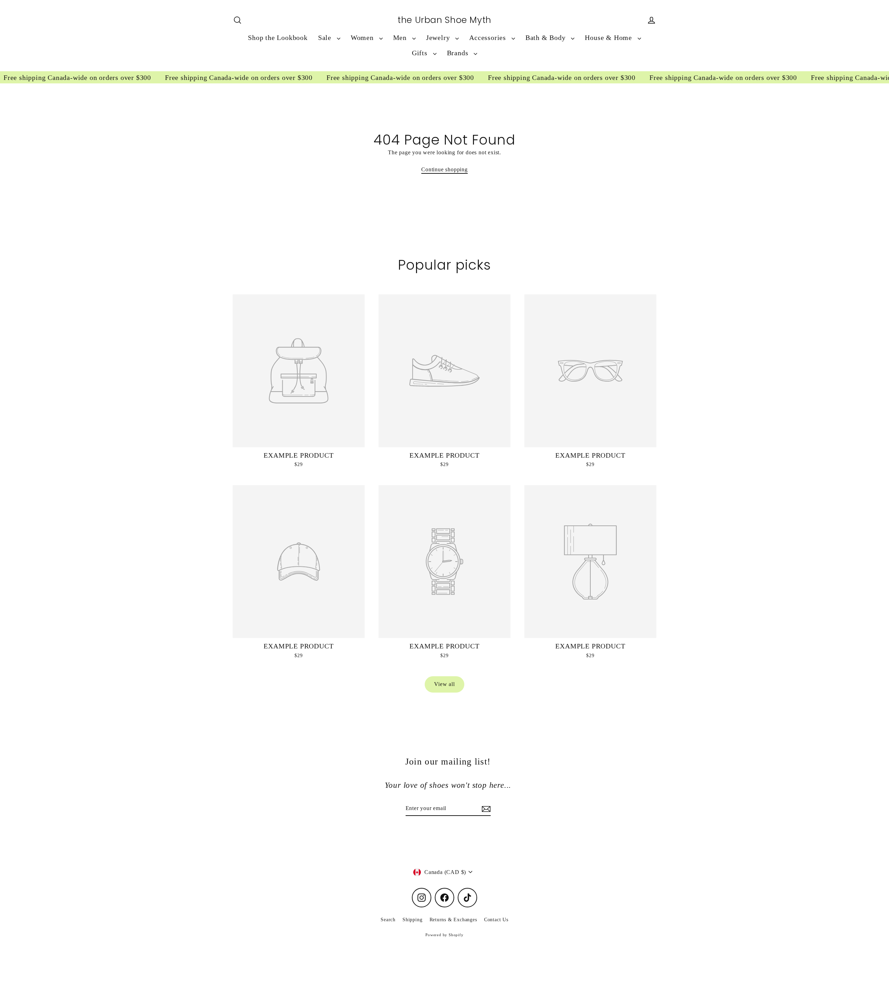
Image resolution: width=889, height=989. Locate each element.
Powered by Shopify (444, 935)
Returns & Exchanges (453, 919)
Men (401, 37)
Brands (459, 53)
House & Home (609, 37)
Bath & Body (546, 37)
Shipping (412, 919)
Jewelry (439, 37)
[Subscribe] (485, 808)
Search (388, 919)
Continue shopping (444, 169)
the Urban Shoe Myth (444, 20)
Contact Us (496, 919)
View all (444, 684)
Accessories (488, 37)
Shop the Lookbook (278, 37)
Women (363, 37)
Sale (325, 37)
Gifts (421, 53)
